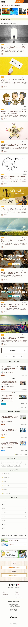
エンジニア (4, 403)
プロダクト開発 (17, 465)
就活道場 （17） (6, 489)
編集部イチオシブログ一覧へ (21, 454)
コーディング (16, 463)
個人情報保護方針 (5, 594)
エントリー (11, 463)
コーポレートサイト (18, 597)
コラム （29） (6, 485)
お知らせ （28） (6, 473)
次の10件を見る (14, 350)
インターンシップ (17, 462)
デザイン (3, 465)
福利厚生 (3, 450)
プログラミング (10, 465)
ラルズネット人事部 (8, 421)
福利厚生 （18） (6, 481)
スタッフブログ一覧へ (22, 407)
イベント (11, 462)
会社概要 (3, 592)
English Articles (5, 462)
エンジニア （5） (7, 493)
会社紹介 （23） (6, 477)
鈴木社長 (5, 54)
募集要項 (16, 592)
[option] (6, 11)
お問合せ (3, 597)
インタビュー (4, 463)
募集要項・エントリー (14, 567)
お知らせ (3, 375)
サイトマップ (17, 594)
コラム (2, 44)
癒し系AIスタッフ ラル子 (9, 372)
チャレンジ (23, 463)
